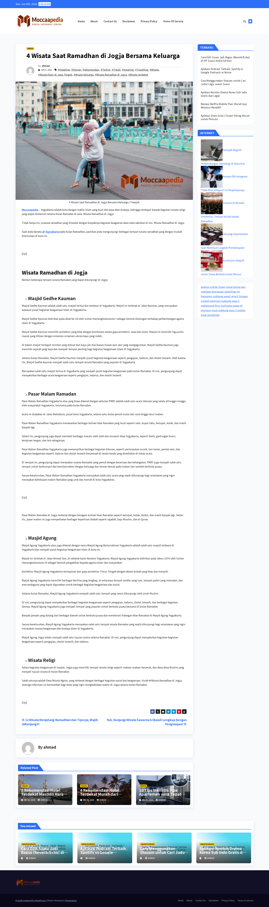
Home (81, 21)
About (94, 21)
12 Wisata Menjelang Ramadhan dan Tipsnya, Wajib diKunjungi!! (60, 722)
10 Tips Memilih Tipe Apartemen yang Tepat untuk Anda (160, 794)
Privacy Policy (149, 21)
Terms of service (173, 21)
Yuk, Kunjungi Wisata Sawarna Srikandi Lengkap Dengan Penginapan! (146, 722)
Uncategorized (28, 844)
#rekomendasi (91, 69)
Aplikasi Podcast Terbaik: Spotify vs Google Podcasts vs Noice (222, 70)
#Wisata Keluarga (84, 74)
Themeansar (71, 900)
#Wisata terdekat (138, 74)
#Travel (116, 69)
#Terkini (105, 69)
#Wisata (154, 69)
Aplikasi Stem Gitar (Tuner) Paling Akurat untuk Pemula (225, 117)
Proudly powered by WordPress (31, 900)
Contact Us (110, 21)
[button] (244, 21)
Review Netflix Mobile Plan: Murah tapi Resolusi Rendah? (224, 105)
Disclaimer (129, 21)
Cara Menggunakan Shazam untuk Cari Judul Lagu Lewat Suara (223, 82)
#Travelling (141, 69)
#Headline (64, 69)
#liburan (76, 69)
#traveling (128, 69)
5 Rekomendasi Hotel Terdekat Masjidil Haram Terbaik (44, 794)
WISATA (30, 48)
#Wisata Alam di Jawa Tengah (55, 74)
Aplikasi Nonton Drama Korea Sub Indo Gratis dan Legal (224, 93)
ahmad (46, 65)
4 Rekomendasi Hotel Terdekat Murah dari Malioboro (99, 794)
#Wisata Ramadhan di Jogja (111, 74)
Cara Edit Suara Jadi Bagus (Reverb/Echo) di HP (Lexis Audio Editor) (225, 58)
